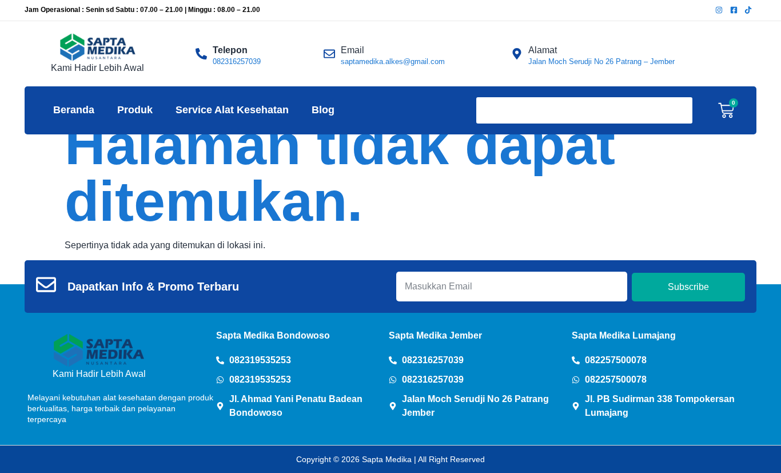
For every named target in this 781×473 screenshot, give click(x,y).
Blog (323, 110)
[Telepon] (201, 53)
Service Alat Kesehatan (232, 110)
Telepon (230, 50)
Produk (135, 110)
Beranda (73, 110)
